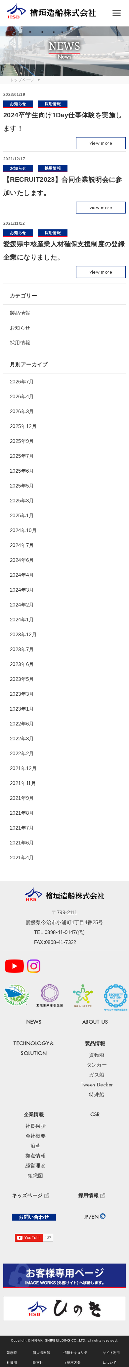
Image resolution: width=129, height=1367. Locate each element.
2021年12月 (23, 768)
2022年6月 (22, 723)
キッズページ (27, 1195)
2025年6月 (22, 471)
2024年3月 (22, 590)
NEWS (34, 1022)
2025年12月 (23, 426)
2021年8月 (22, 813)
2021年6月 (22, 842)
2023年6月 (22, 664)
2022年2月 (22, 753)
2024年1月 (22, 619)
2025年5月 (22, 485)
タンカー (97, 1065)
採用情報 (53, 103)
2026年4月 (22, 396)
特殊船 (96, 1094)
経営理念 (35, 1165)
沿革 (35, 1146)
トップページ (22, 80)
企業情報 (34, 1114)
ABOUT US (95, 1022)
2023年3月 (22, 694)
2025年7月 (22, 456)
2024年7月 (22, 545)
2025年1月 (22, 515)
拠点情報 (35, 1155)
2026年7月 (22, 381)
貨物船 (96, 1055)
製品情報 (20, 313)
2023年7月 (22, 649)
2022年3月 (22, 738)
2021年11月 (23, 783)
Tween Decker (97, 1084)
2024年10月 (23, 530)
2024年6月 (22, 560)
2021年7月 (22, 828)
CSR (95, 1114)
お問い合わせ (34, 1217)
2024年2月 (22, 604)
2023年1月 (22, 709)
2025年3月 (22, 500)
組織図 (35, 1175)
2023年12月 (23, 634)
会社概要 (35, 1136)
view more (101, 143)
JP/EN (91, 1217)
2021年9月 (22, 798)
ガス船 (96, 1075)
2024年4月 (22, 575)
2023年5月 (22, 679)
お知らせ (18, 103)
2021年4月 (22, 857)
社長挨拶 (35, 1126)
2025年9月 (22, 441)
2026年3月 (22, 411)
